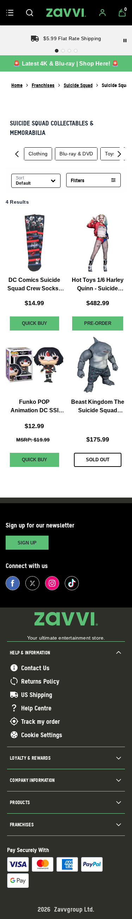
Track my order (40, 721)
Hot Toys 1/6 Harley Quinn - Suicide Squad (98, 284)
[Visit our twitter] (32, 583)
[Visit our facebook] (13, 583)
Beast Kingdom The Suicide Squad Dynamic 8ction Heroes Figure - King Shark (97, 407)
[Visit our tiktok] (72, 583)
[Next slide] (119, 154)
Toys (110, 153)
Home (17, 85)
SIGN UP (27, 542)
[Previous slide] (17, 154)
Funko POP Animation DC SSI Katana (34, 407)
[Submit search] (29, 12)
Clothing (38, 153)
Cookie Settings (41, 735)
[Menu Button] (10, 12)
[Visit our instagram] (52, 583)
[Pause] (125, 40)
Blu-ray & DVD (76, 153)
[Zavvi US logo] (66, 12)
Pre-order (97, 323)
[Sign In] (102, 12)
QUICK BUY (34, 323)
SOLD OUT (97, 459)
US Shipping (36, 694)
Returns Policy (40, 681)
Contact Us (35, 668)
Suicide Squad (78, 85)
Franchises (43, 85)
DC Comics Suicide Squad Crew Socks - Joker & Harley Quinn (34, 284)
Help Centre (36, 708)
